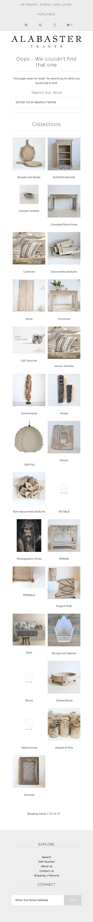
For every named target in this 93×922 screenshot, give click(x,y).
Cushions (29, 271)
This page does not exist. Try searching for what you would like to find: (46, 81)
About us (46, 866)
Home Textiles (63, 366)
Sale (29, 652)
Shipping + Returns (46, 875)
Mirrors (64, 460)
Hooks (64, 413)
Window (29, 795)
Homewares (29, 413)
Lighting (29, 464)
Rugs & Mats (64, 606)
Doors (29, 319)
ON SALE (64, 511)
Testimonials (29, 747)
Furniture (64, 319)
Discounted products (64, 271)
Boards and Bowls (29, 177)
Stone (29, 700)
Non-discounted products (29, 511)
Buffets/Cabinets (64, 177)
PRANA (64, 558)
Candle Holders (29, 210)
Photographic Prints (29, 558)
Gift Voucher (29, 360)
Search (46, 857)
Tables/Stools (64, 700)
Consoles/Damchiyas (64, 224)
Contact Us (47, 871)
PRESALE (29, 595)
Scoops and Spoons (64, 653)
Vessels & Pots (64, 747)
